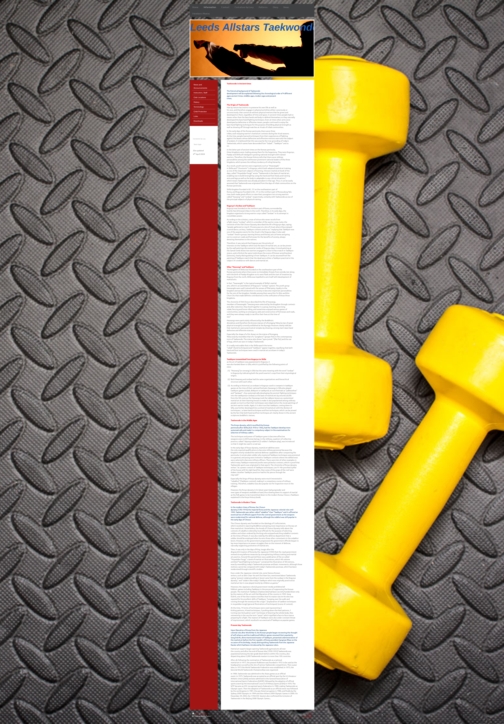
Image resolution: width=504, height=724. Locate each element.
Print (197, 713)
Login (309, 713)
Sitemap (204, 713)
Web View (307, 716)
